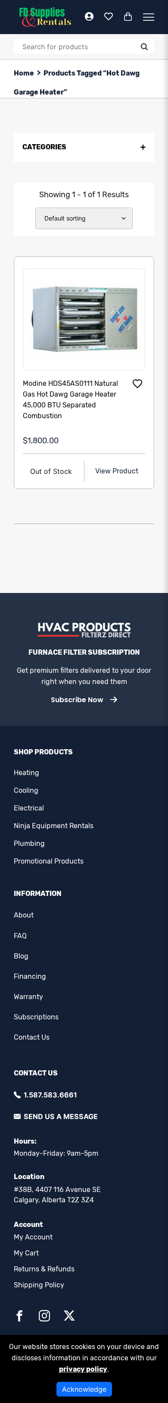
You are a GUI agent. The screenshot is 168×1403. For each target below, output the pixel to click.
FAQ (20, 936)
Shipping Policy (39, 1285)
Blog (21, 956)
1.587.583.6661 (50, 1095)
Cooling (26, 790)
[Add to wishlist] (137, 383)
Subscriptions (36, 1017)
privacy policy (83, 1369)
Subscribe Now (77, 700)
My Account (33, 1237)
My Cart (26, 1253)
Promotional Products (49, 861)
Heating (26, 773)
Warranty (28, 997)
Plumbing (29, 843)
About (24, 915)
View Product (116, 471)
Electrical (29, 808)
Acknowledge (84, 1389)
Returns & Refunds (44, 1269)
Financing (30, 976)
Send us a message (61, 1116)
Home (24, 73)
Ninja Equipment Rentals (53, 826)
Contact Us (32, 1037)
